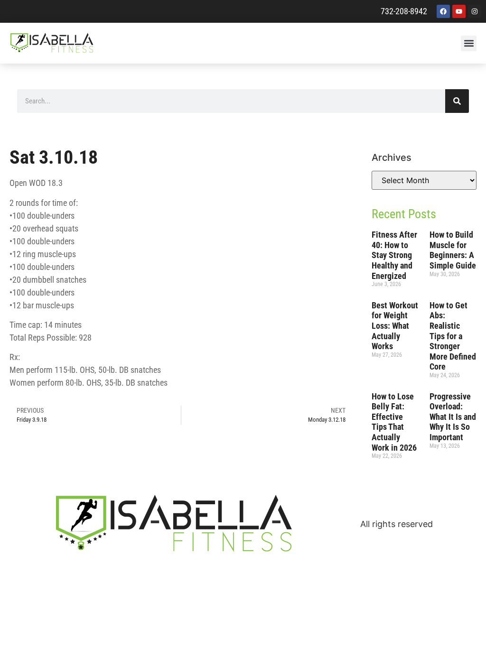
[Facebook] (443, 11)
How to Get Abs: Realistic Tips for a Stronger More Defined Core (453, 336)
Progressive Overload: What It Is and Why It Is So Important (453, 416)
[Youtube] (459, 11)
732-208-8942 (404, 11)
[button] (469, 43)
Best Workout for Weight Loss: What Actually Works (395, 325)
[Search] (457, 101)
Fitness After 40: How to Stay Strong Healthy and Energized (394, 255)
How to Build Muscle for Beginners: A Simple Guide (453, 250)
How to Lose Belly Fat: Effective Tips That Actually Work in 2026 (394, 422)
